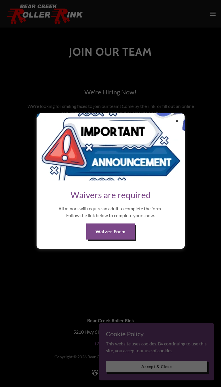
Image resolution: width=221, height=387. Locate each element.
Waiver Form (110, 231)
